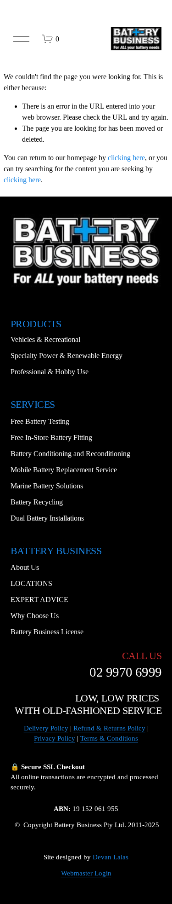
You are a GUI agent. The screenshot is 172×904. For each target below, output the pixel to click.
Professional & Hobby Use (50, 372)
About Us (25, 567)
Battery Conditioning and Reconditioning (70, 454)
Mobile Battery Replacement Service (64, 470)
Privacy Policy (54, 738)
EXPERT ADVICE (39, 599)
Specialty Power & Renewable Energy (66, 355)
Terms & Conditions (109, 738)
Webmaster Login (86, 873)
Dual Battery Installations (47, 518)
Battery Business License (47, 632)
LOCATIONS (31, 583)
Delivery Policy (46, 728)
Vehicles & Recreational (45, 339)
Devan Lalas (110, 857)
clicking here (126, 158)
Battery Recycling (37, 502)
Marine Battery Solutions (47, 486)
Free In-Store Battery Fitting (51, 437)
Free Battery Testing (40, 421)
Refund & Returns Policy (109, 728)
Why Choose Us (35, 616)
